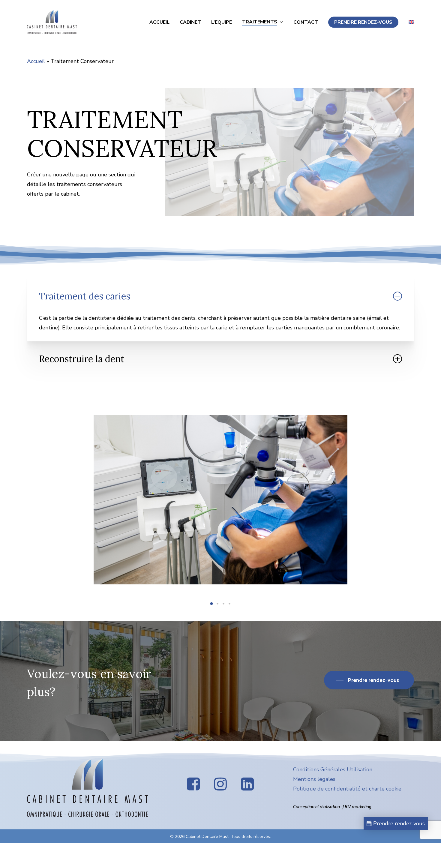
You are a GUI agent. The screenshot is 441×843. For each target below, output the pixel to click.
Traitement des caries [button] (84, 296)
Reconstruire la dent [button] (81, 358)
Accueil (36, 61)
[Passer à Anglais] (411, 22)
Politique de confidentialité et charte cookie (347, 788)
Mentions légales (314, 779)
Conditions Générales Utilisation (332, 769)
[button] (211, 603)
